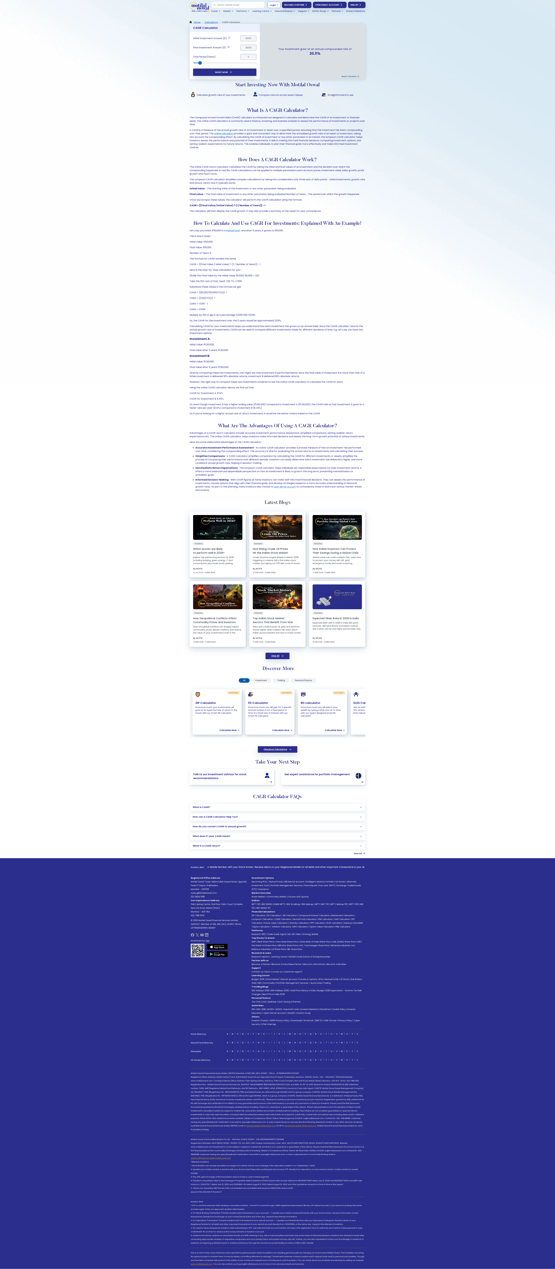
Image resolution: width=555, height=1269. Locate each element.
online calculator (223, 133)
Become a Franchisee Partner (287, 964)
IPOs (321, 979)
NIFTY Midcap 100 (339, 904)
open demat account (285, 486)
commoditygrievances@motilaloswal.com (211, 1158)
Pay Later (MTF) (327, 885)
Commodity (269, 983)
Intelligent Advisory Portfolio (320, 881)
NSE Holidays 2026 (260, 990)
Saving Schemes (292, 1001)
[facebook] (192, 936)
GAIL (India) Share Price (344, 941)
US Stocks (340, 881)
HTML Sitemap (269, 1024)
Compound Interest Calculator (314, 915)
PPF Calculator (318, 923)
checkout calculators (275, 749)
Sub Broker (356, 979)
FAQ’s (267, 971)
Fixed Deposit (310, 885)
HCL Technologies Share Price (315, 945)
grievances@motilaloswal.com (260, 1125)
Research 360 (258, 934)
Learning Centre (279, 956)
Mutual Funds (276, 881)
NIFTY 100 (353, 904)
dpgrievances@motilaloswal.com (301, 1125)
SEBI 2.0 (318, 1020)
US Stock (344, 979)
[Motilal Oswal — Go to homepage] (199, 7)
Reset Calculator (349, 76)
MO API (291, 934)
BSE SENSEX (267, 904)
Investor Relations (309, 1009)
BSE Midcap (307, 904)
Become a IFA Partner (314, 964)
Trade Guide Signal (276, 934)
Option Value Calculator (322, 926)
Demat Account (289, 979)
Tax (253, 1001)
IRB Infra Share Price (288, 945)
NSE (258, 1009)
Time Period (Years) (204, 56)
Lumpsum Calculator (262, 919)
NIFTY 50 (256, 904)
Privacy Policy (345, 1020)
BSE (253, 1009)
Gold (254, 983)
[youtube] (202, 936)
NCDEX (270, 1009)
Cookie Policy (339, 1009)
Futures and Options (298, 896)
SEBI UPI (354, 4)
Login (273, 5)
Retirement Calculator (342, 915)
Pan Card (261, 1001)
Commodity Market (276, 896)
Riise (298, 934)
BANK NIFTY (279, 904)
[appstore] (217, 947)
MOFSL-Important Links (287, 1009)
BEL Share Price (295, 949)
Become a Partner (294, 4)
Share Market (258, 896)
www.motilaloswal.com (202, 1264)
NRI (259, 983)
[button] (214, 5)
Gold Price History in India (303, 990)
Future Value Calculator (276, 923)
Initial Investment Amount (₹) (210, 38)
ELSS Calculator (334, 923)
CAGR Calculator (283, 919)
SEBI (264, 1009)
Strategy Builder (310, 934)
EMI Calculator (325, 919)
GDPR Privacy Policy (279, 1020)
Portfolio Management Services (286, 885)
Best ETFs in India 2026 (273, 994)
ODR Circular (330, 1020)
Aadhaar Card (275, 1001)
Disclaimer (325, 1009)
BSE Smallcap (293, 904)
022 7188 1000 (198, 915)
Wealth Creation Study (299, 1013)
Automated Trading (321, 983)
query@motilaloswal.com (204, 893)
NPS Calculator (300, 926)
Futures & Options (308, 979)
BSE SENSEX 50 (263, 908)
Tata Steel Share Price (287, 941)
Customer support (293, 971)
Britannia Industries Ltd (342, 945)
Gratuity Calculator (299, 923)
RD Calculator (290, 915)
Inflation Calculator (281, 926)
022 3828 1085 (198, 896)
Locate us (277, 971)
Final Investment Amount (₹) (209, 47)
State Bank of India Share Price (315, 941)
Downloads (296, 1020)
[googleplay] (217, 954)
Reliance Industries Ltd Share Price (269, 949)
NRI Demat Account (294, 881)
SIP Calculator (259, 915)
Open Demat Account (327, 4)
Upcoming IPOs (259, 881)
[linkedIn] (206, 936)
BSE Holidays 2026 (280, 990)
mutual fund (233, 230)
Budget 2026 (258, 979)
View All (275, 655)
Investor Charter (260, 1020)
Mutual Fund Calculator (305, 919)
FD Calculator (274, 915)
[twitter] (197, 936)
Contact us (257, 971)
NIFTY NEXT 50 (322, 904)
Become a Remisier (336, 964)
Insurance (264, 889)
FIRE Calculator (343, 926)
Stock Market (272, 979)
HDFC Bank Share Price (263, 941)
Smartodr (308, 1020)
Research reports (260, 956)
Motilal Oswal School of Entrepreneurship (309, 956)
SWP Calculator (342, 919)
